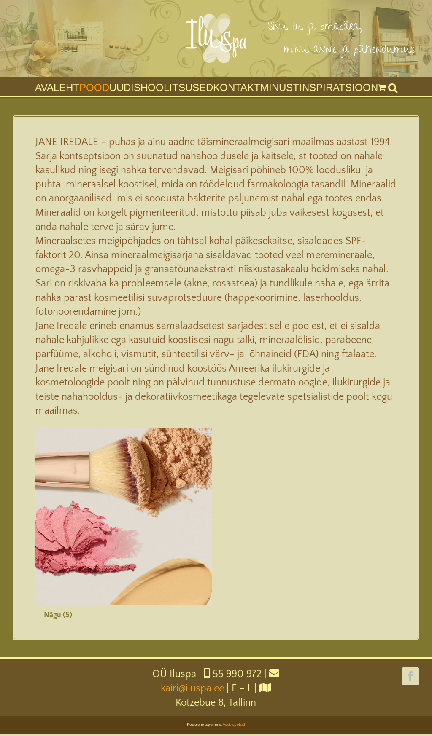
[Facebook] (410, 676)
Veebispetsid (234, 725)
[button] (392, 87)
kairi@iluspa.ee (192, 688)
